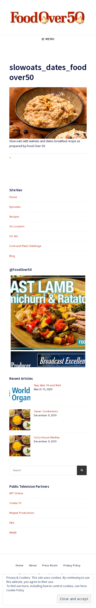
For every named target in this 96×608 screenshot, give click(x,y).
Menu (49, 39)
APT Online (16, 493)
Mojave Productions (21, 512)
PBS (11, 522)
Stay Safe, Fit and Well (47, 385)
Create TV (15, 503)
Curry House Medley (47, 437)
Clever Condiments (46, 411)
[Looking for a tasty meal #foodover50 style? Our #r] (48, 312)
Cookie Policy (15, 590)
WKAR (13, 532)
